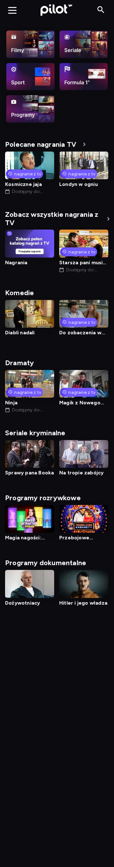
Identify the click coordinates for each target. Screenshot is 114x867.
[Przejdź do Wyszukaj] (101, 10)
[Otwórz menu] (12, 10)
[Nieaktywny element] (30, 44)
